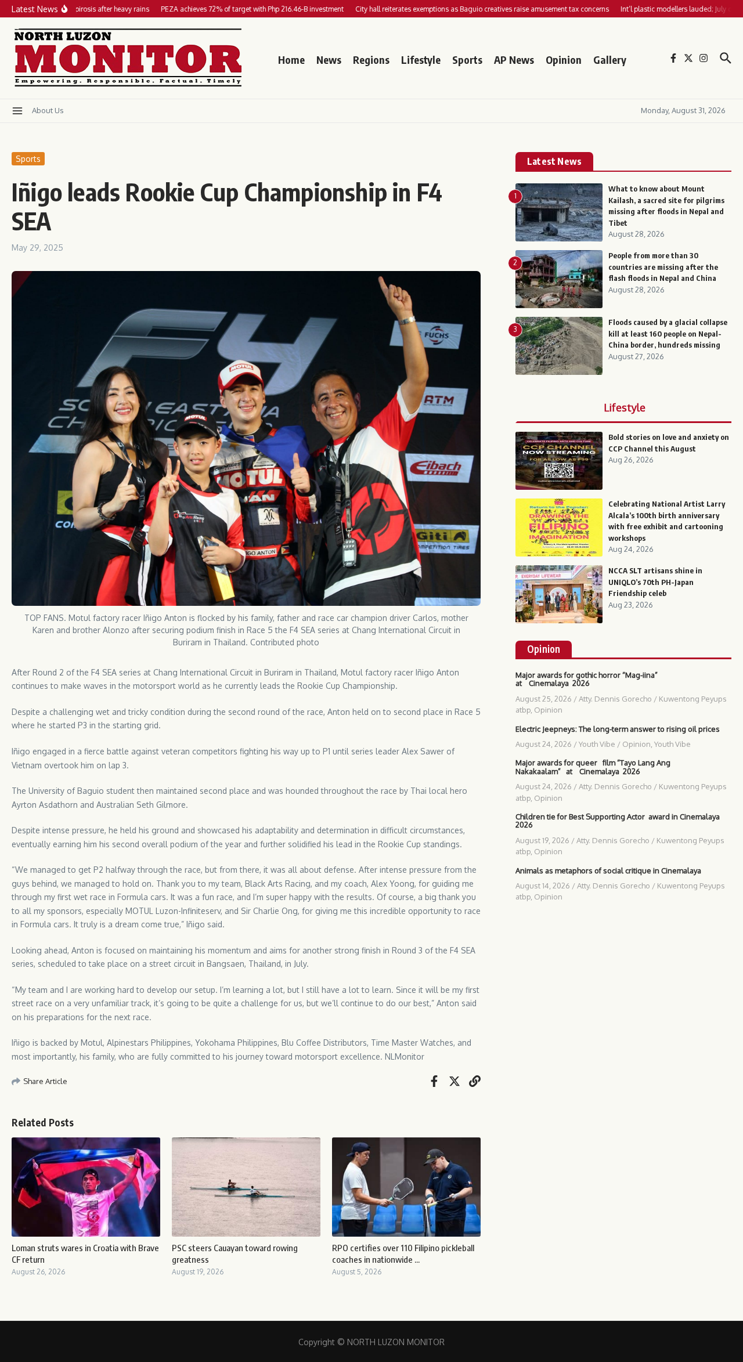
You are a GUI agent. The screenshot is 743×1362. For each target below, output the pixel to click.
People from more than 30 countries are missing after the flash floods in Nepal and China (663, 267)
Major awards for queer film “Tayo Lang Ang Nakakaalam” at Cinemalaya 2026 (592, 766)
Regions (371, 59)
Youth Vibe (597, 744)
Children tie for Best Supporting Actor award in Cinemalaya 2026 (617, 820)
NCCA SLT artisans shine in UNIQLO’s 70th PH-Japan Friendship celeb (655, 582)
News (328, 59)
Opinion (564, 59)
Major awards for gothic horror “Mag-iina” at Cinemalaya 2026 (586, 679)
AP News (514, 59)
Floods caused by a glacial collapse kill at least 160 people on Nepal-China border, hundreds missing (667, 333)
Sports (467, 59)
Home (291, 59)
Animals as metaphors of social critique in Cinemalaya (608, 870)
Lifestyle (421, 59)
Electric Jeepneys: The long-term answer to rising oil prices (617, 729)
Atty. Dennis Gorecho (615, 698)
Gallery (609, 59)
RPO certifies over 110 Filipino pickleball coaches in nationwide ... (403, 1253)
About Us (48, 110)
